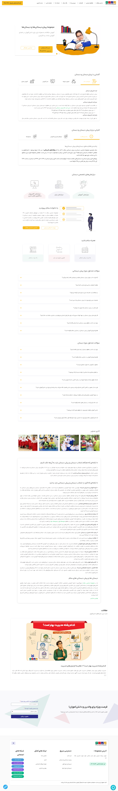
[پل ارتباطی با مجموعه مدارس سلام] (5, 786)
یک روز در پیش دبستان (85, 258)
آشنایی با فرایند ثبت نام (59, 258)
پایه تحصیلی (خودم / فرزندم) (31, 708)
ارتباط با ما (57, 3)
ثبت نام (69, 756)
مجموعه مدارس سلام (89, 583)
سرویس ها (73, 3)
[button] (56, 53)
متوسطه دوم (54, 521)
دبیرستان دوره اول (67, 764)
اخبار (45, 760)
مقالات (104, 610)
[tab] (90, 81)
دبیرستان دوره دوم (67, 768)
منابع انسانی (49, 3)
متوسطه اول (62, 521)
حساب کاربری (40, 3)
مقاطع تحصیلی (89, 3)
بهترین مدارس (94, 598)
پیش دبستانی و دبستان (65, 760)
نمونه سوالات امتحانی (41, 764)
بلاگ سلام (65, 3)
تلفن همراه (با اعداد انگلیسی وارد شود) (29, 701)
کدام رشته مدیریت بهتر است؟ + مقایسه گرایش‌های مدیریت (83, 666)
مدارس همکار (99, 3)
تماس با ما (43, 756)
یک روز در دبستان (33, 258)
